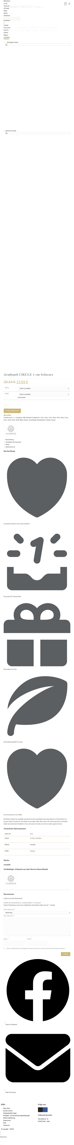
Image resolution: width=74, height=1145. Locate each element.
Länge (7, 388)
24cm (13, 420)
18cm (54, 417)
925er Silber (19, 420)
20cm (62, 417)
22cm (5, 420)
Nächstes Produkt (11, 131)
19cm (58, 417)
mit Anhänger (32, 420)
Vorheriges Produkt (12, 42)
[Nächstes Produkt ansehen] (17, 131)
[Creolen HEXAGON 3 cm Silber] (38, 86)
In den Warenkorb (12, 410)
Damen (26, 420)
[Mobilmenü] (68, 4)
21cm (66, 417)
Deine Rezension (9, 916)
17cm (50, 417)
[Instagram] (40, 1109)
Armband (29, 417)
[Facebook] (45, 1109)
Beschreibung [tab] (10, 439)
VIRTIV (12, 1129)
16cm (46, 417)
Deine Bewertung (9, 909)
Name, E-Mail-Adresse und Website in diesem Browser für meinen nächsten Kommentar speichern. (36, 948)
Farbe (7, 393)
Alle (24, 417)
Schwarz (47, 420)
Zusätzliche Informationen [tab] (13, 442)
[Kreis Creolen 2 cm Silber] (38, 175)
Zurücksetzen (22, 397)
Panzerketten (41, 420)
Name (6, 939)
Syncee (53, 420)
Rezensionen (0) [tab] (10, 447)
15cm (42, 417)
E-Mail (29, 939)
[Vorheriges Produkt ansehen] (6, 42)
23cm (9, 420)
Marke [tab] (7, 444)
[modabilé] (11, 430)
